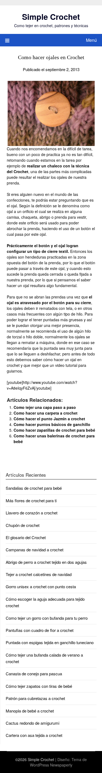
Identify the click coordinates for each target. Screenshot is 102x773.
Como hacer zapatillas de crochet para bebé (54, 430)
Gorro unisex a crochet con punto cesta (41, 586)
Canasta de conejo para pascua (34, 673)
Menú (91, 40)
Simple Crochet (51, 16)
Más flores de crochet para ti (31, 500)
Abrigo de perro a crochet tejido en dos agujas (46, 562)
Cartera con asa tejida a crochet (34, 735)
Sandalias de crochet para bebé (34, 488)
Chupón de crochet (22, 525)
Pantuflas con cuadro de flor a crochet (39, 630)
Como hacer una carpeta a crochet (46, 413)
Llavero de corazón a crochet (31, 513)
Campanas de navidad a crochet (34, 549)
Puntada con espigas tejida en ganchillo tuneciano (50, 642)
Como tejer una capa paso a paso (45, 407)
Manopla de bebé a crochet (30, 711)
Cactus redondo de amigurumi (32, 723)
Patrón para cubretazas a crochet (35, 698)
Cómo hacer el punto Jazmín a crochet (49, 418)
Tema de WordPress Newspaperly (58, 762)
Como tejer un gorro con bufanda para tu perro (47, 618)
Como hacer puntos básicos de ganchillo (52, 424)
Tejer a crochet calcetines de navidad (39, 574)
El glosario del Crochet (26, 537)
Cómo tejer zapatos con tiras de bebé (39, 686)
